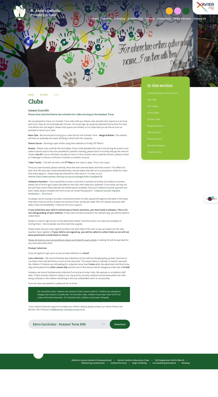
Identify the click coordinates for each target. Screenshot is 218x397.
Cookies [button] (114, 362)
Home (31, 94)
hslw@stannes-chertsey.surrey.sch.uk (67, 309)
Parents (44, 94)
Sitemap (186, 362)
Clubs (56, 94)
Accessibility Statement (164, 362)
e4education (98, 362)
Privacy (122, 362)
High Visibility (139, 362)
